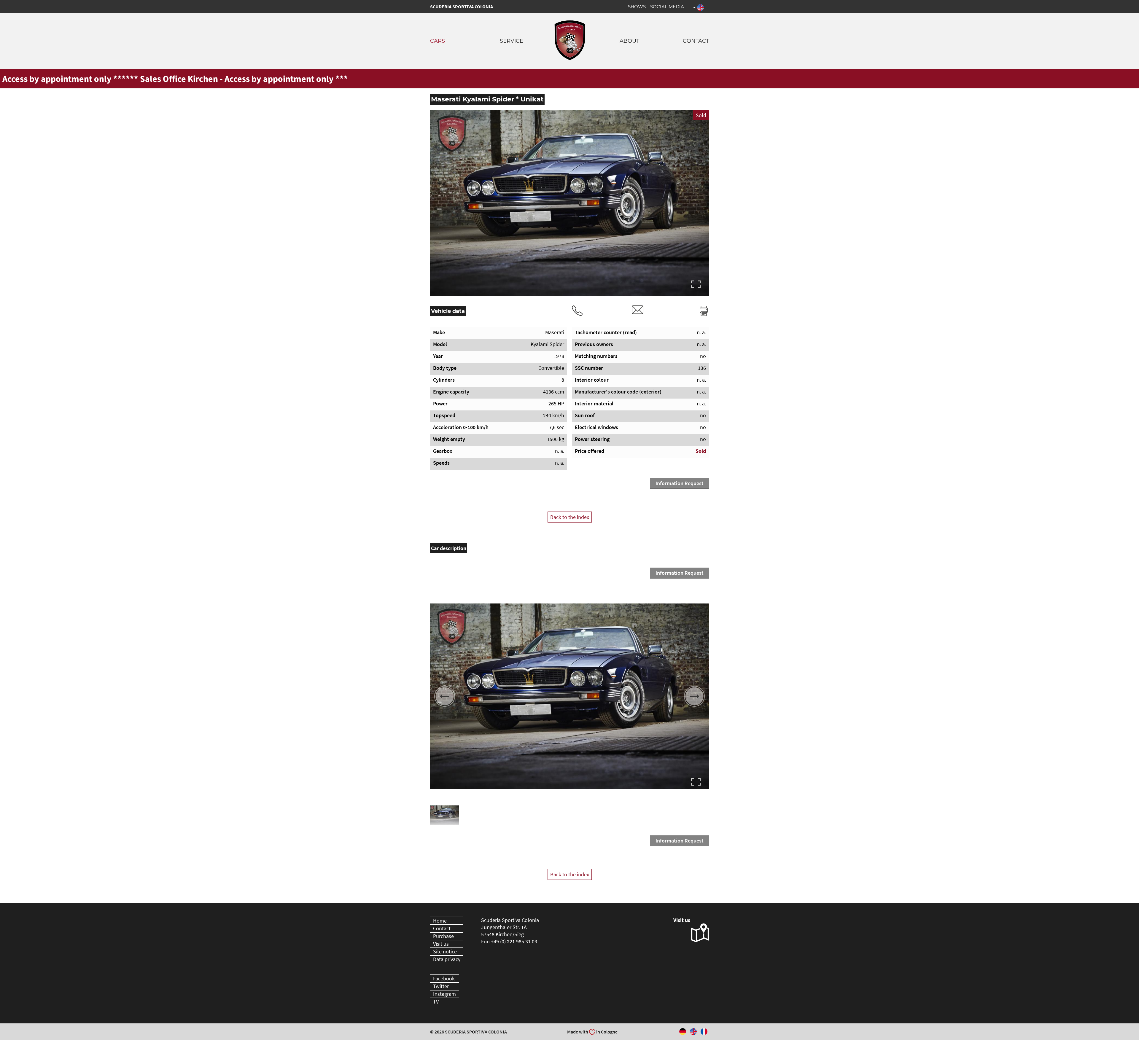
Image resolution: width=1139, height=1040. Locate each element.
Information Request (680, 483)
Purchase (443, 936)
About (629, 41)
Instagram (444, 993)
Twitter (441, 986)
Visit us (441, 943)
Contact (696, 41)
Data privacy (446, 959)
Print (704, 310)
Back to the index (569, 517)
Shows (637, 6)
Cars (437, 41)
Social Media (667, 6)
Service (511, 41)
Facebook (444, 978)
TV (436, 1001)
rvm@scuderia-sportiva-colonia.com (638, 309)
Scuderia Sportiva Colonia (461, 6)
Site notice (445, 951)
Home (440, 920)
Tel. (577, 310)
